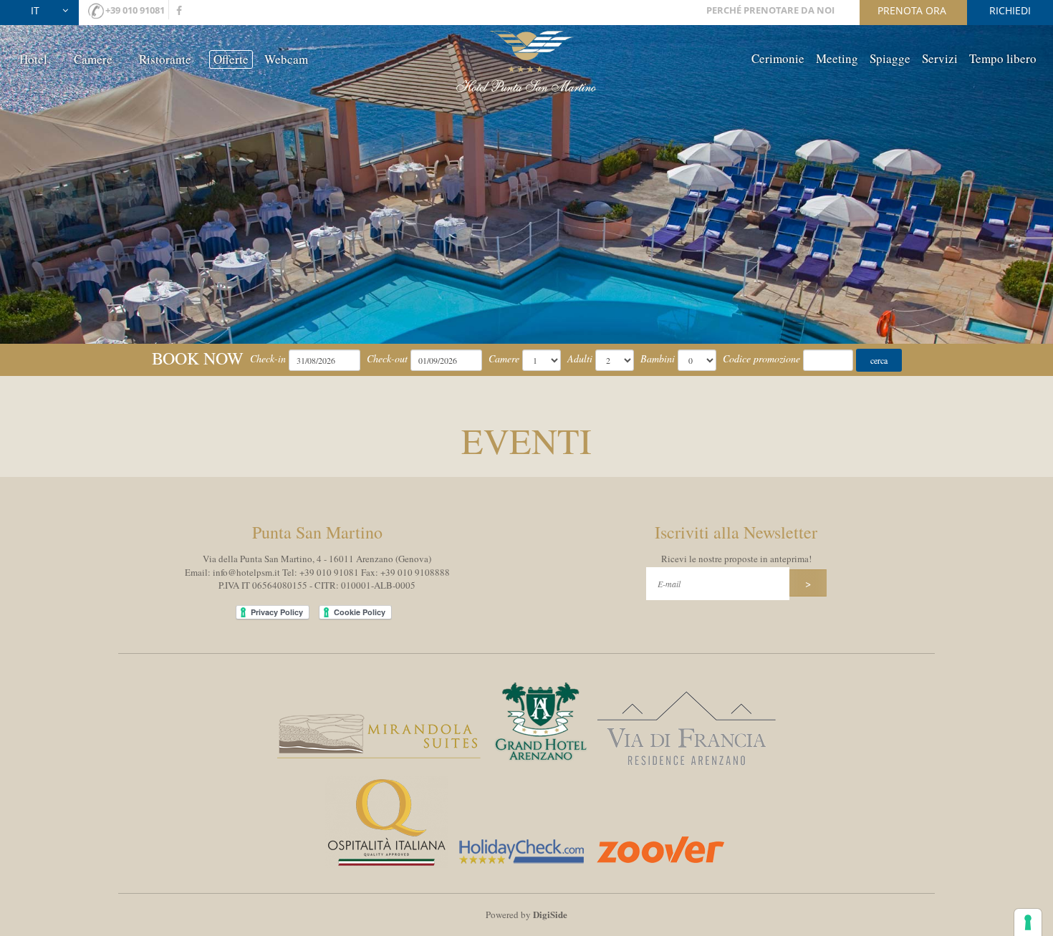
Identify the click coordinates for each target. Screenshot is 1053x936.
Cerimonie (777, 58)
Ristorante (165, 59)
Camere (93, 59)
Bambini (657, 358)
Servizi (940, 58)
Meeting (837, 58)
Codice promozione (761, 358)
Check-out (387, 358)
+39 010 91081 (135, 10)
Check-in (268, 358)
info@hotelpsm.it (246, 572)
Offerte (231, 59)
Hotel (33, 59)
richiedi (1010, 10)
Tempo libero (1003, 58)
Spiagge (890, 58)
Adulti (579, 358)
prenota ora (912, 10)
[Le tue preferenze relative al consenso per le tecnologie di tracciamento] (1028, 922)
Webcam (286, 59)
